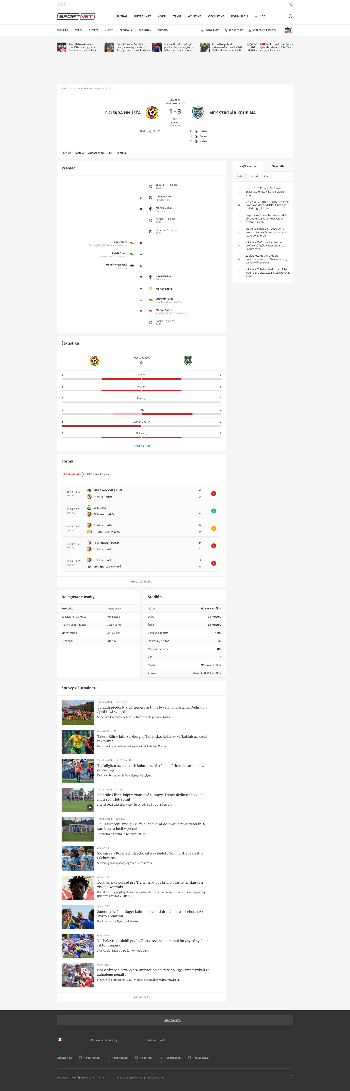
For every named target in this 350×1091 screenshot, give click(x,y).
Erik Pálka (178, 302)
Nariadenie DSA (156, 1077)
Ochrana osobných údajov (127, 1077)
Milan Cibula (179, 313)
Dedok (203, 136)
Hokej (162, 16)
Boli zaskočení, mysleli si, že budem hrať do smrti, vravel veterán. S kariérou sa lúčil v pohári (151, 826)
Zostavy (79, 153)
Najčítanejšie (247, 166)
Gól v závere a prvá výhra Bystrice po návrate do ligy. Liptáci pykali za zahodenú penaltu (153, 972)
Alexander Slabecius (116, 245)
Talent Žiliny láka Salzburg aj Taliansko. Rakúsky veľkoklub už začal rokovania (152, 738)
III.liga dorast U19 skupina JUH (85, 88)
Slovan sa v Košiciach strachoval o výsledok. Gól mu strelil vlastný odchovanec (150, 855)
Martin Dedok (164, 208)
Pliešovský (145, 131)
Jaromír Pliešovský (116, 264)
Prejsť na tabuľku (141, 581)
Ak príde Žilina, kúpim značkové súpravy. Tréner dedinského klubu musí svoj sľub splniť (151, 797)
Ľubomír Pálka (164, 298)
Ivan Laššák (113, 616)
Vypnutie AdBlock (153, 1040)
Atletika (195, 16)
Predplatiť (262, 4)
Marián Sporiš (164, 288)
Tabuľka (121, 153)
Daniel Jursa (121, 256)
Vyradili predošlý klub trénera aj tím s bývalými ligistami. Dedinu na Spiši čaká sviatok (152, 709)
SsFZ (64, 88)
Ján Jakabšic (113, 633)
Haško (203, 131)
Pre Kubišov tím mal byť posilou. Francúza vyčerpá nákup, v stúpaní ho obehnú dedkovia (180, 47)
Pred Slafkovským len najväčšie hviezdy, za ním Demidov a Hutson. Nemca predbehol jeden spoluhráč (84, 47)
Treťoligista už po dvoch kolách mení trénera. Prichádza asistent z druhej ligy (150, 767)
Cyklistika (216, 16)
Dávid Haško (163, 196)
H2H (110, 153)
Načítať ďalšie (141, 997)
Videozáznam (96, 153)
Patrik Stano (119, 253)
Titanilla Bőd (104, 702)
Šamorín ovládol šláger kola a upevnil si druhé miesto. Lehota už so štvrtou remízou (151, 913)
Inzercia (103, 1077)
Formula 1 (239, 16)
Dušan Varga (114, 624)
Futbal (122, 16)
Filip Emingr (120, 242)
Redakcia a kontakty (104, 1040)
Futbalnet (142, 16)
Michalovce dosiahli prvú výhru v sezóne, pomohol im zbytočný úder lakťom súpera (152, 943)
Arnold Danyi (114, 608)
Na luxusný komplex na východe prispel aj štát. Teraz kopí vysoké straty (276, 47)
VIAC (262, 16)
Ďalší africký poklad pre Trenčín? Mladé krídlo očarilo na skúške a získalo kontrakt (150, 884)
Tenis (177, 16)
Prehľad (66, 153)
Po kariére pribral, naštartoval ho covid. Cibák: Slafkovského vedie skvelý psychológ (227, 47)
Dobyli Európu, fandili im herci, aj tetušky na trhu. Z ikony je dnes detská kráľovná (133, 47)
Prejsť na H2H (141, 446)
